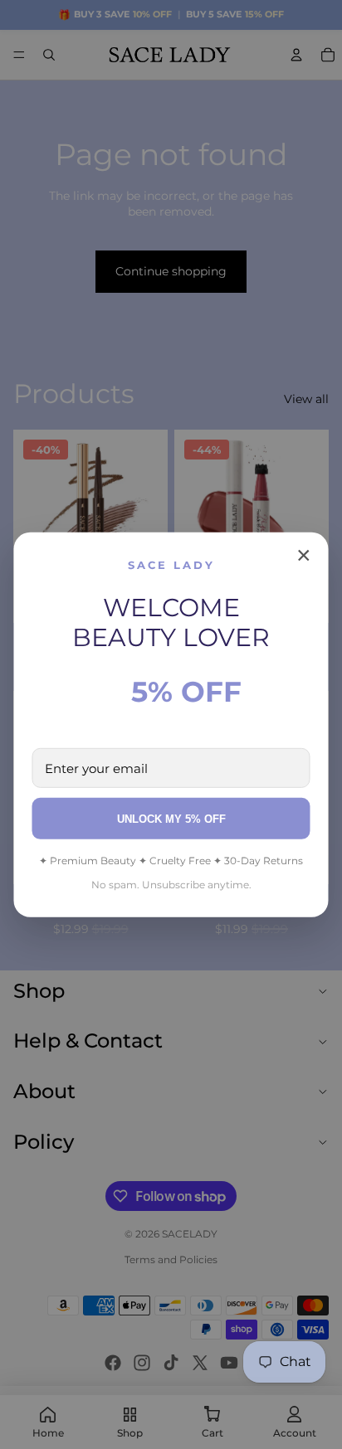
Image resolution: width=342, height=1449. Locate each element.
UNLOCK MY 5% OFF (171, 819)
